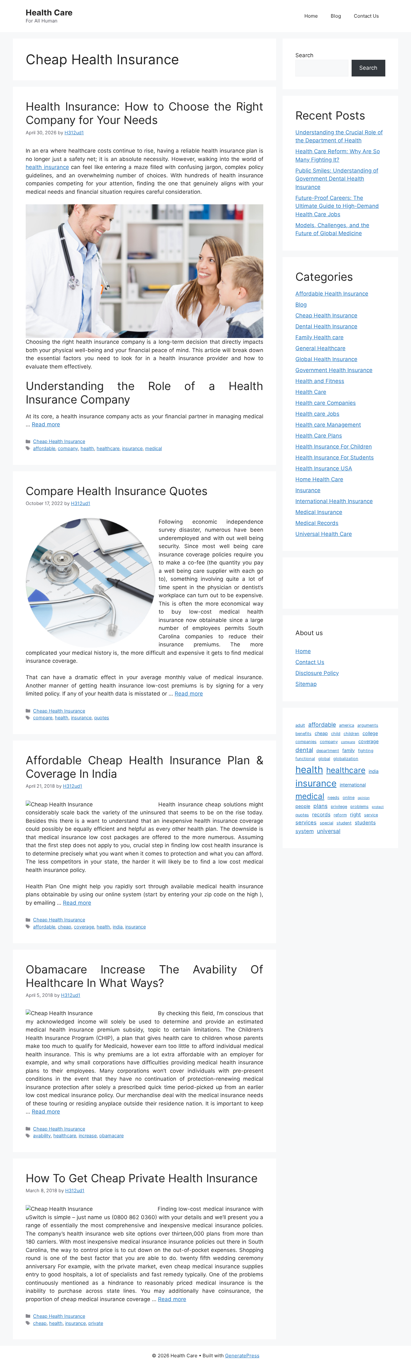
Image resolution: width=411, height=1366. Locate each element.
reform (340, 814)
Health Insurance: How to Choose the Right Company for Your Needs (144, 113)
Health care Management (328, 424)
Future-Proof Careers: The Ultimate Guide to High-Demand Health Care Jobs (337, 206)
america (346, 725)
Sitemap (306, 684)
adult (300, 725)
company (68, 448)
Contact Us (366, 16)
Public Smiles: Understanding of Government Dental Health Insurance (336, 178)
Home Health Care (319, 479)
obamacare (111, 1135)
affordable (44, 448)
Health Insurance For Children (333, 446)
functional (305, 758)
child (335, 733)
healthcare (108, 448)
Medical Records (316, 523)
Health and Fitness (319, 381)
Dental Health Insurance (326, 326)
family (348, 750)
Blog (336, 16)
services (306, 822)
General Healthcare (320, 348)
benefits (303, 733)
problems (359, 806)
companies (306, 741)
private (95, 1323)
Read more (46, 424)
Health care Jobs (317, 414)
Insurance (307, 490)
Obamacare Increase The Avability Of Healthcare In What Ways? (144, 975)
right (355, 815)
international (353, 784)
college (370, 733)
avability (42, 1135)
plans (320, 806)
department (327, 750)
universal (328, 831)
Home (311, 16)
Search (304, 55)
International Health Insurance (334, 501)
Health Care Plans (318, 435)
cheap (64, 926)
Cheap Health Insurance (59, 441)
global (324, 758)
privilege (339, 806)
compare (42, 717)
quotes (101, 717)
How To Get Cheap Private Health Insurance (142, 1178)
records (321, 815)
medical (153, 448)
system (304, 831)
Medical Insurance (318, 512)
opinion (364, 798)
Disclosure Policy (317, 673)
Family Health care (319, 337)
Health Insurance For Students (334, 457)
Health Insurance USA (323, 468)
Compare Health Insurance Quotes (116, 491)
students (365, 823)
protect (378, 807)
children (351, 733)
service (371, 814)
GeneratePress (242, 1356)
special (326, 822)
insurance (132, 448)
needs (333, 797)
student (344, 822)
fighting (365, 750)
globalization (345, 758)
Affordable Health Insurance (331, 293)
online (348, 797)
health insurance (47, 167)
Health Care (49, 12)
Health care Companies (325, 403)
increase (88, 1135)
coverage (84, 926)
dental (304, 749)
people (302, 806)
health (87, 448)
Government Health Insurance (333, 370)
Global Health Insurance (326, 359)
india (118, 926)
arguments (367, 725)
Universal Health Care (323, 534)
